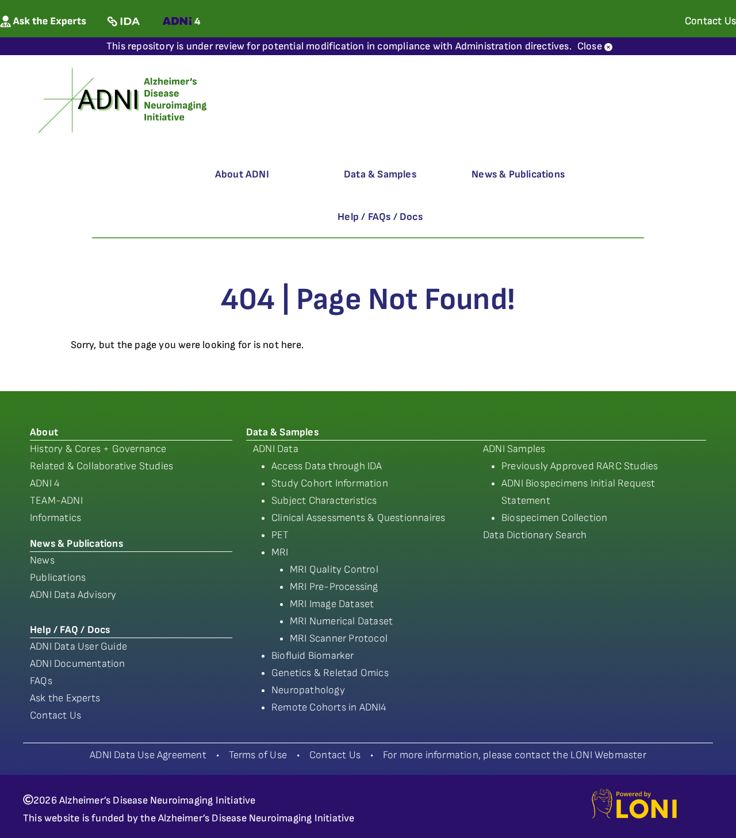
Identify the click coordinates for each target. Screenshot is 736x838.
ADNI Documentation (77, 664)
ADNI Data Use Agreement (148, 755)
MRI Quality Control (334, 569)
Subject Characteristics (324, 501)
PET (280, 535)
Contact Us (55, 715)
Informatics (55, 518)
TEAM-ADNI (56, 501)
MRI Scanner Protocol (339, 638)
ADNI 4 (45, 483)
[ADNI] (124, 99)
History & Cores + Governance (98, 449)
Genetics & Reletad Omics (330, 673)
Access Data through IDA (326, 466)
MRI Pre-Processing (334, 587)
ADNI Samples (514, 449)
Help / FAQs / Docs (380, 217)
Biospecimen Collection (554, 518)
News (42, 560)
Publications (58, 577)
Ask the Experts (65, 698)
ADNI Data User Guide (78, 646)
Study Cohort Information (329, 483)
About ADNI (242, 174)
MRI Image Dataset (332, 604)
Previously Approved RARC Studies (579, 466)
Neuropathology (308, 690)
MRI (280, 552)
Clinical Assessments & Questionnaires (358, 518)
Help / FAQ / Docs (70, 630)
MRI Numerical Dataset (341, 621)
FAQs (41, 681)
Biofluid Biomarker (312, 656)
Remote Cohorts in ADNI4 (329, 707)
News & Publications (518, 174)
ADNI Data (275, 449)
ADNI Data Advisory (73, 595)
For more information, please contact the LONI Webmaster (514, 755)
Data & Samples (380, 174)
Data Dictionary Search (534, 535)
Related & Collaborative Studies (101, 466)
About (44, 432)
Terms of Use (258, 755)
